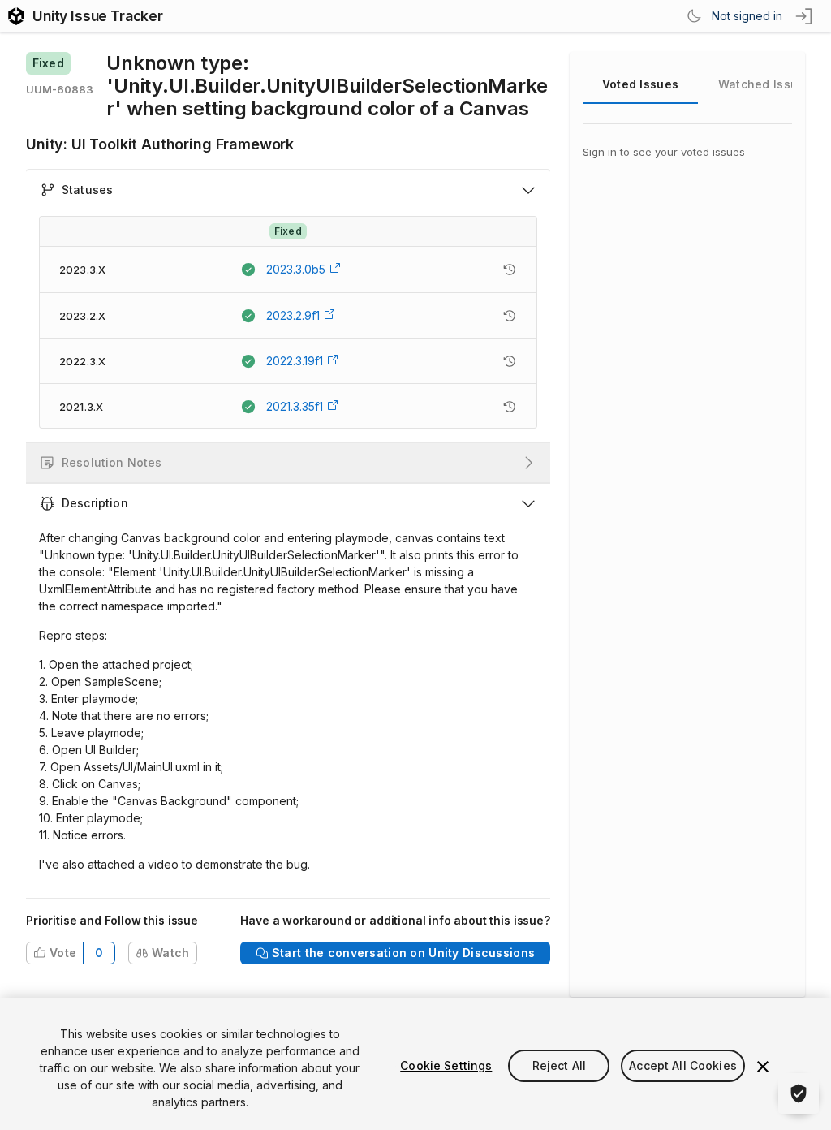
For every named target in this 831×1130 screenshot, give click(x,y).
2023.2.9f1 (293, 315)
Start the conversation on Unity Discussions (403, 953)
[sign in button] (805, 16)
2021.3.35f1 (294, 406)
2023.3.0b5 (295, 269)
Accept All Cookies (683, 1065)
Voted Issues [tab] (640, 84)
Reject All (559, 1065)
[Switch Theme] (693, 16)
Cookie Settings (446, 1065)
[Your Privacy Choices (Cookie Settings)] (798, 1093)
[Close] (763, 1067)
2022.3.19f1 (294, 361)
